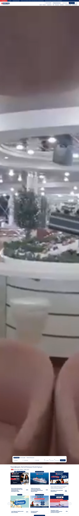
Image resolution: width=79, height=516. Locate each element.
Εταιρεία (44, 4)
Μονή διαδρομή (16, 457)
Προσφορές (62, 4)
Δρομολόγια (49, 4)
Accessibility (75, 4)
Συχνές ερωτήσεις (68, 4)
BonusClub (72, 3)
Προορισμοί (57, 4)
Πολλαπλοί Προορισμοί (30, 457)
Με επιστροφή (22, 457)
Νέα (53, 4)
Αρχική (41, 4)
